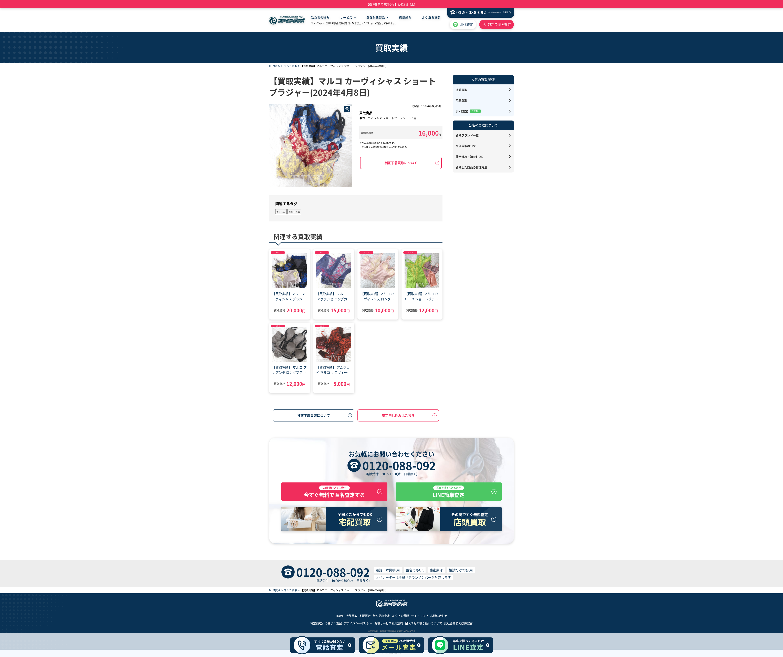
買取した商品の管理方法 (471, 167)
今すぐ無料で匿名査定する (334, 492)
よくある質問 (431, 17)
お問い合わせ (438, 616)
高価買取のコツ (466, 146)
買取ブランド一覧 (467, 135)
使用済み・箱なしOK (469, 157)
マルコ (277, 252)
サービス (346, 17)
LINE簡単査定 (448, 492)
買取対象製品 (375, 17)
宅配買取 (461, 100)
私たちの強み (320, 17)
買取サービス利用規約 (388, 623)
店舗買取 (351, 616)
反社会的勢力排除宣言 (458, 623)
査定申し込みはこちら (398, 415)
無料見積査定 (381, 616)
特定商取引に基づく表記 (326, 623)
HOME (340, 616)
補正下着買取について (401, 162)
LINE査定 (466, 24)
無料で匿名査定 (499, 24)
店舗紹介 (405, 17)
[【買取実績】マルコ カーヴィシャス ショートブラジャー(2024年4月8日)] (310, 145)
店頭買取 (461, 90)
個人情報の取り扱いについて (423, 623)
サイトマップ (419, 616)
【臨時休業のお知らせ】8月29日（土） (391, 4)
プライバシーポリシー (358, 623)
